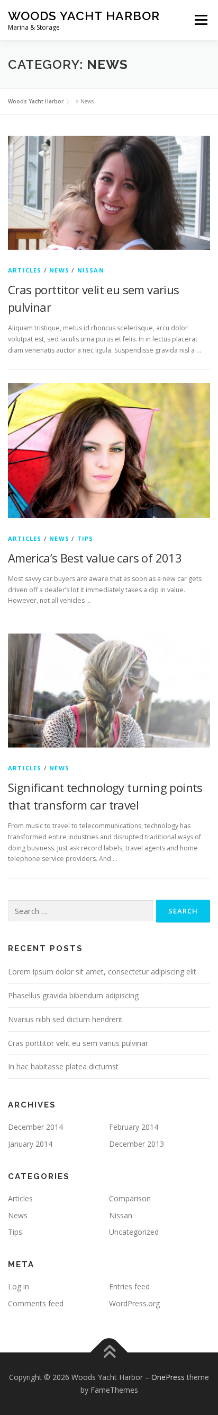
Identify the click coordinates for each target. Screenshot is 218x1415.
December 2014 (35, 1127)
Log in (18, 1286)
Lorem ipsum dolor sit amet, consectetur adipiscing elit (102, 971)
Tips (85, 538)
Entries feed (129, 1286)
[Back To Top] (109, 1353)
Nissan (90, 270)
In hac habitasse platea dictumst (63, 1066)
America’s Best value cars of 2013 (94, 558)
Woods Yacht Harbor (84, 15)
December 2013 (136, 1144)
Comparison (130, 1198)
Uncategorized (134, 1232)
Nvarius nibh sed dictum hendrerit (65, 1019)
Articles (25, 270)
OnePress (168, 1377)
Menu (200, 19)
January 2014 (30, 1144)
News (59, 270)
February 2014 (133, 1127)
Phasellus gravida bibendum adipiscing (73, 995)
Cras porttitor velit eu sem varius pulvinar (78, 1043)
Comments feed (35, 1303)
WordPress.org (134, 1303)
